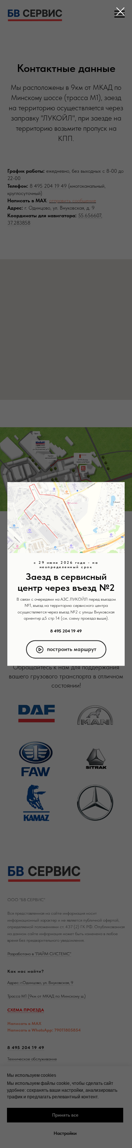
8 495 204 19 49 (66, 631)
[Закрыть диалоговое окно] (120, 11)
